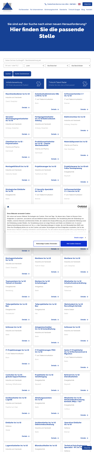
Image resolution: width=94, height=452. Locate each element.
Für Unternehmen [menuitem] (36, 9)
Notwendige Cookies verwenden (46, 243)
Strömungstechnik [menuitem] (51, 9)
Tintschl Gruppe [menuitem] (74, 9)
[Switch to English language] (79, 4)
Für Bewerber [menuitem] (24, 9)
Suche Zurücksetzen (22, 74)
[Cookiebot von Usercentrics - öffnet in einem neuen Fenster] (79, 206)
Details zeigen (78, 237)
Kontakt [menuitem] (89, 9)
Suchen (8, 74)
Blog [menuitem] (83, 9)
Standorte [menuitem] (63, 9)
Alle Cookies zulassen (74, 243)
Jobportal (87, 4)
